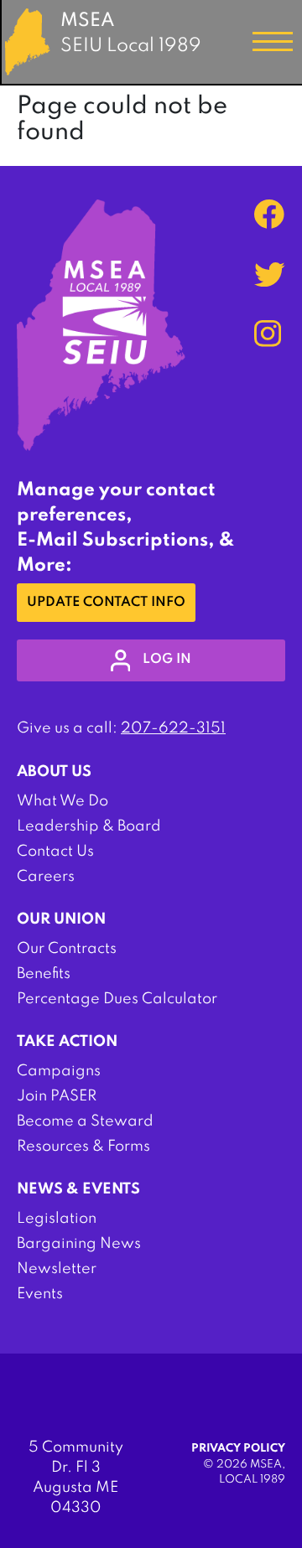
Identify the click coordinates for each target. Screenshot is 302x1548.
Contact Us (55, 851)
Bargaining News (79, 1243)
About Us (54, 771)
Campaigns (59, 1071)
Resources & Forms (83, 1146)
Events (40, 1294)
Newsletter (56, 1268)
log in (167, 659)
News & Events (78, 1189)
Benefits (43, 973)
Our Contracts (67, 948)
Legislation (56, 1218)
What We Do (62, 801)
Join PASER (56, 1096)
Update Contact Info (106, 602)
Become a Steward (85, 1121)
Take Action (67, 1041)
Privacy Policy (238, 1448)
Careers (46, 876)
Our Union (61, 919)
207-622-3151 (173, 728)
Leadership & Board (89, 826)
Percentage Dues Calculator (117, 999)
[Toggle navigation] (273, 42)
